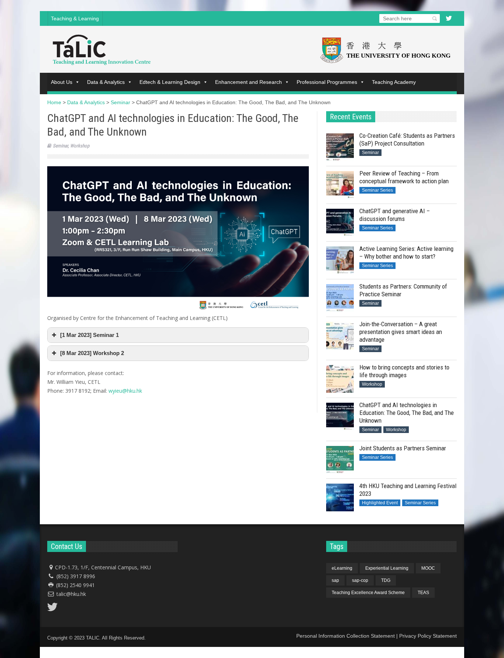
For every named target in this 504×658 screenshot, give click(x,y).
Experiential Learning (386, 568)
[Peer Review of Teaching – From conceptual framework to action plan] (340, 185)
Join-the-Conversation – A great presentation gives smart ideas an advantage (400, 331)
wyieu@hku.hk (125, 390)
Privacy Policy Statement (428, 636)
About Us (61, 82)
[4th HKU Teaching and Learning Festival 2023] (340, 497)
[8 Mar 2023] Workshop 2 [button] (92, 353)
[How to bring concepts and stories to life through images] (340, 379)
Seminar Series (377, 190)
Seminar (60, 146)
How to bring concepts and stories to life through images (404, 371)
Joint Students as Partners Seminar (402, 448)
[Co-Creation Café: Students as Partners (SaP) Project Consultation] (340, 147)
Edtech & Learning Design (169, 82)
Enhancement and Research (248, 82)
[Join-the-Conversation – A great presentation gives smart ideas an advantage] (340, 336)
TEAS (423, 592)
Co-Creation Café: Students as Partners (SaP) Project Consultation (407, 139)
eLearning (342, 568)
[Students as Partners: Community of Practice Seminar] (340, 298)
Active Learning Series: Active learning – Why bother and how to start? (406, 252)
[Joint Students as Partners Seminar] (340, 460)
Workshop (79, 146)
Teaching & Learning (75, 18)
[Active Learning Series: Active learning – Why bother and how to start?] (340, 260)
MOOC (428, 568)
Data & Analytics (106, 82)
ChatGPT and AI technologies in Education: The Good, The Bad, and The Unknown (406, 412)
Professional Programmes (327, 82)
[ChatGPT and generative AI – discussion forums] (340, 222)
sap (335, 580)
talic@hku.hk (71, 593)
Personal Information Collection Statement (345, 636)
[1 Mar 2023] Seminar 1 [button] (89, 335)
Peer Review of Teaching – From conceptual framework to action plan (404, 177)
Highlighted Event (380, 502)
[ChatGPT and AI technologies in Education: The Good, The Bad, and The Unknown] (340, 416)
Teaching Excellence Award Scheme (368, 592)
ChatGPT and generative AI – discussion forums (394, 214)
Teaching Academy (394, 82)
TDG (385, 580)
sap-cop (360, 580)
